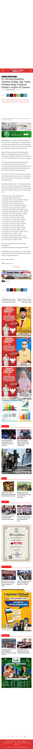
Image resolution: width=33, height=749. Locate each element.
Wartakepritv (16, 267)
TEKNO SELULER (6, 566)
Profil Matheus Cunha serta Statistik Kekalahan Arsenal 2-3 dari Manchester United (9, 300)
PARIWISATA (5, 635)
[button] (2, 71)
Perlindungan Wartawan (7, 743)
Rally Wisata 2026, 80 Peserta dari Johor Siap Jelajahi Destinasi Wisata (23, 651)
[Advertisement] (16, 17)
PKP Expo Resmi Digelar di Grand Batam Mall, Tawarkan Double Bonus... (8, 518)
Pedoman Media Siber (22, 741)
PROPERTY (5, 502)
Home (3, 74)
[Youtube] (24, 736)
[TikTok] (16, 736)
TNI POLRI (14, 76)
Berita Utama (8, 74)
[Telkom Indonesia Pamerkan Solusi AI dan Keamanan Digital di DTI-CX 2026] (24, 575)
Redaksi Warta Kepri (10, 89)
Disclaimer (16, 744)
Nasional (10, 76)
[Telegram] (25, 95)
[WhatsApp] (18, 95)
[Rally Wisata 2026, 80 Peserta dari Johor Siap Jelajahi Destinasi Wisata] (24, 643)
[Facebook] (7, 95)
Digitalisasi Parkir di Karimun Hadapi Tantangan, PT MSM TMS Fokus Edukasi (24, 300)
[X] (11, 95)
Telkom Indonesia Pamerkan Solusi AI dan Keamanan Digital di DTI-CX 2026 (24, 582)
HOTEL (4, 478)
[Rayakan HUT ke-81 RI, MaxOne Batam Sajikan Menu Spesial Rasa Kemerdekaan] (9, 486)
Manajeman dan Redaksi (10, 741)
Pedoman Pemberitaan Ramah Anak (21, 743)
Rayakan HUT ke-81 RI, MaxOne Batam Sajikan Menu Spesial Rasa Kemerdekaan (9, 494)
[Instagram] (12, 736)
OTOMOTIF (5, 426)
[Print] (22, 95)
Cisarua (7, 281)
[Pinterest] (14, 95)
